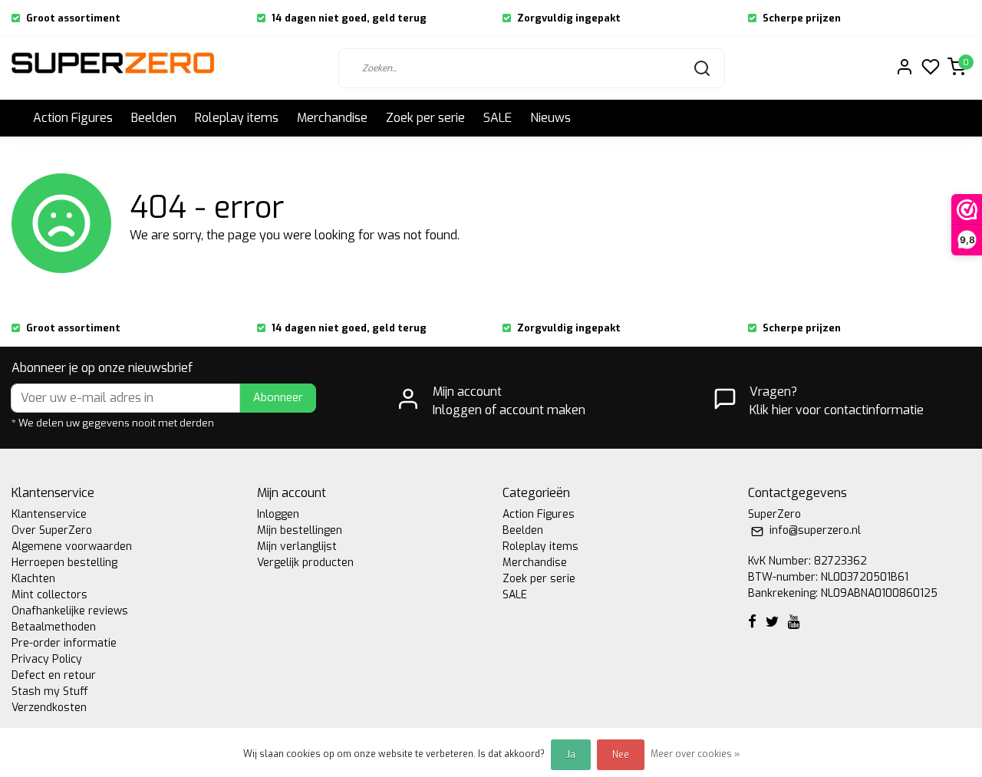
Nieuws (550, 118)
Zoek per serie (425, 118)
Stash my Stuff (50, 691)
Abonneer (278, 397)
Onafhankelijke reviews (70, 611)
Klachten (33, 578)
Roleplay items (236, 118)
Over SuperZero (52, 530)
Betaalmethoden (54, 627)
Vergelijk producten (305, 562)
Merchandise (332, 118)
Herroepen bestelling (64, 562)
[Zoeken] (702, 68)
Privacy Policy (47, 659)
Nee (620, 755)
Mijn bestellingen (299, 530)
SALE (497, 118)
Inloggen (278, 514)
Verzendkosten (49, 707)
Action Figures (73, 118)
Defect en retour (54, 675)
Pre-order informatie (64, 643)
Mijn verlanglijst (297, 546)
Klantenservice (49, 514)
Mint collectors (49, 595)
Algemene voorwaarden (72, 546)
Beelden (153, 118)
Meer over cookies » (695, 754)
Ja (570, 755)
